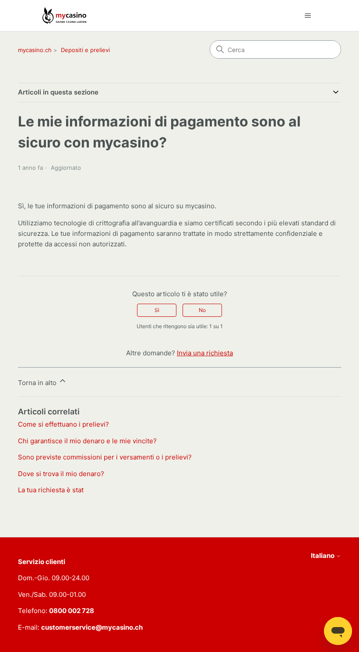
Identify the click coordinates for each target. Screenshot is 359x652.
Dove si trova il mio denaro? (61, 474)
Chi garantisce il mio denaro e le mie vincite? (87, 441)
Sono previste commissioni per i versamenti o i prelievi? (105, 457)
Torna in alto (38, 383)
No (202, 310)
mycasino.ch (35, 49)
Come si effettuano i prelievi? (63, 424)
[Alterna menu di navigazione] (307, 16)
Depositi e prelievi (85, 49)
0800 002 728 (71, 610)
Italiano (323, 555)
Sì (157, 310)
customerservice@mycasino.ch (92, 627)
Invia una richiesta (205, 353)
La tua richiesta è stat (51, 490)
